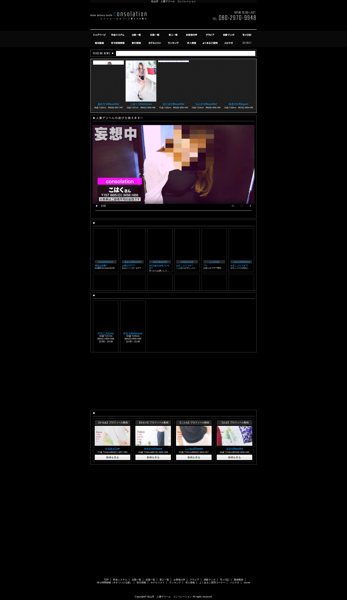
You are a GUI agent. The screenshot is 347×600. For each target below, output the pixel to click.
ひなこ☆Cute (106, 333)
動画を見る (112, 457)
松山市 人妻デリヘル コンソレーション (169, 596)
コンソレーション (173, 17)
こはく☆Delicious (141, 103)
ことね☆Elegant (194, 448)
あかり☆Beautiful (108, 103)
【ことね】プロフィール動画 (194, 422)
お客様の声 (192, 35)
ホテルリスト (155, 43)
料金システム (118, 35)
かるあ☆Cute (187, 262)
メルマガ (229, 43)
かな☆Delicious (105, 262)
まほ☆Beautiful (160, 262)
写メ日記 (247, 35)
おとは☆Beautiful (173, 103)
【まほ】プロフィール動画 (234, 422)
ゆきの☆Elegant (238, 103)
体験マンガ (229, 35)
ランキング (173, 43)
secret (247, 43)
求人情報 (192, 43)
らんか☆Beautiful (206, 103)
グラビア (210, 35)
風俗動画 (100, 43)
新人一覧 (173, 35)
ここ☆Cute (214, 262)
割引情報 (136, 43)
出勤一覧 (136, 35)
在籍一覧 (155, 35)
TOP (100, 35)
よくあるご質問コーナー (210, 43)
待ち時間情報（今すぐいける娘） (118, 43)
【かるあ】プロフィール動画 (112, 422)
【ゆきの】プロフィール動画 (153, 422)
